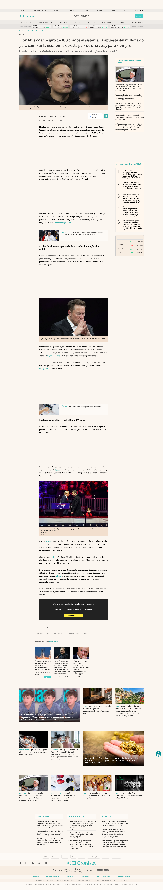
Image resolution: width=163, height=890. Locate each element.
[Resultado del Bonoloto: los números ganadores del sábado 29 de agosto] (97, 783)
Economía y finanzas (45, 22)
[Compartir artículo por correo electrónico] (57, 121)
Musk (52, 557)
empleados (85, 633)
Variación (129, 238)
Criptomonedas (107, 22)
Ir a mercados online (25, 26)
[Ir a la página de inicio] (29, 16)
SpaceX (58, 470)
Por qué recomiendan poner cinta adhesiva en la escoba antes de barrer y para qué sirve (129, 97)
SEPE (73, 857)
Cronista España (24, 31)
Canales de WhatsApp (52, 876)
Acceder (138, 16)
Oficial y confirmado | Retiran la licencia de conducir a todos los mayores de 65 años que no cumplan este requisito (129, 87)
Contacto (36, 876)
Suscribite (70, 876)
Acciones (99, 10)
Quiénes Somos (84, 876)
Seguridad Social (54, 356)
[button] (158, 754)
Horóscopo (116, 857)
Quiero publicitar (75, 615)
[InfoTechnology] (102, 870)
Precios (81, 857)
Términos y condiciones (83, 880)
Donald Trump (58, 633)
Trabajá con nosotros (123, 876)
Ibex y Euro (63, 22)
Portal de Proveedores (103, 876)
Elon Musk (45, 31)
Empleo (113, 10)
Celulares (55, 857)
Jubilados (57, 10)
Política (77, 22)
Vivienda (72, 10)
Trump (48, 541)
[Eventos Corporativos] (68, 870)
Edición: (137, 10)
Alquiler (85, 10)
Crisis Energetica (93, 857)
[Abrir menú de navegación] (20, 16)
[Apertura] (57, 870)
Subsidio (105, 857)
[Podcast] (89, 870)
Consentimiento (106, 880)
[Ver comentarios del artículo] (61, 121)
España (48, 633)
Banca (122, 22)
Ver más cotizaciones (137, 26)
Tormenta (23, 10)
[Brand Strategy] (78, 870)
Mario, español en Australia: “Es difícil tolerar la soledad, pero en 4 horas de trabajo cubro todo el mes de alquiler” (128, 106)
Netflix (126, 10)
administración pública (72, 633)
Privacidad (96, 880)
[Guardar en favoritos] (106, 116)
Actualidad (91, 22)
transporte (43, 369)
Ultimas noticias (25, 22)
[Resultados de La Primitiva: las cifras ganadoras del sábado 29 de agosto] (129, 783)
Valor (141, 238)
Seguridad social (40, 10)
